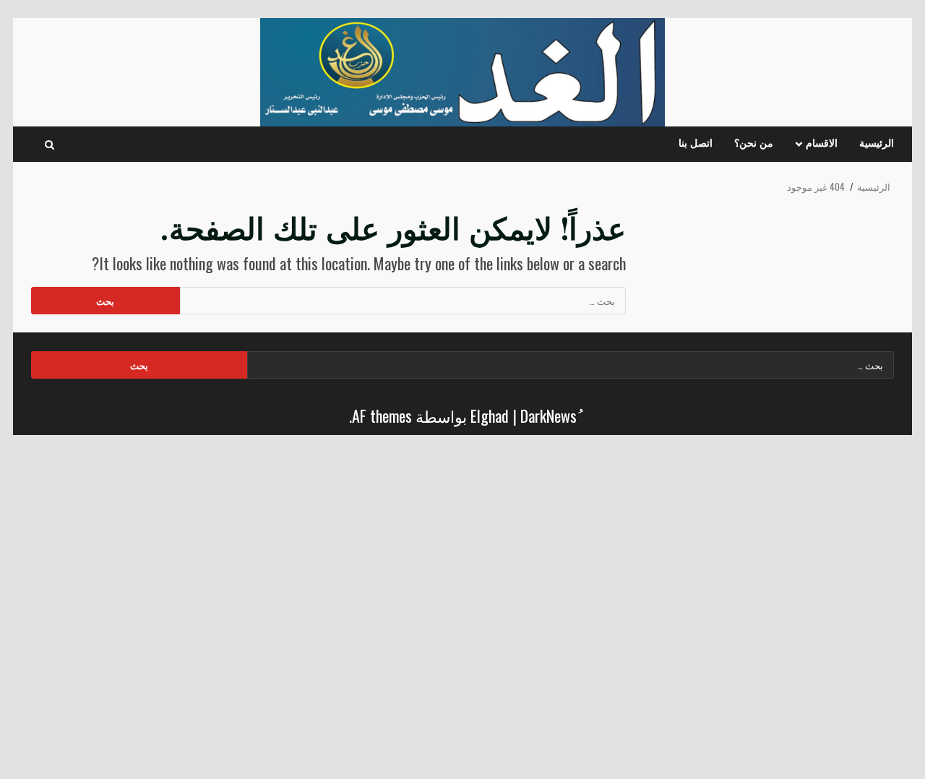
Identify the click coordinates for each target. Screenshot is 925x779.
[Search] (49, 144)
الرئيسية (876, 144)
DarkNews (548, 415)
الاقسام (822, 144)
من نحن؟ (753, 144)
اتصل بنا (696, 144)
